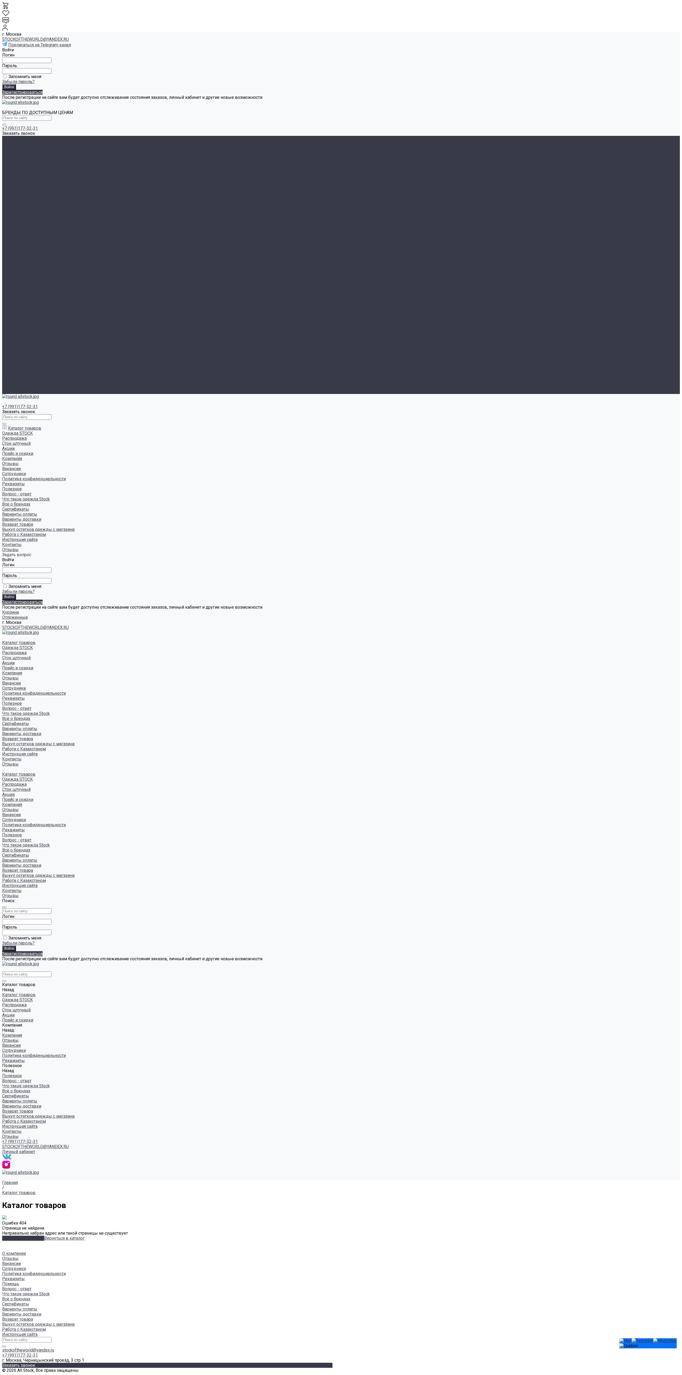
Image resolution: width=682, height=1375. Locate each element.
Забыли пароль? (18, 81)
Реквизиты (13, 194)
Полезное (12, 330)
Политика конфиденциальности (34, 189)
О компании (14, 1253)
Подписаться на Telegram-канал (39, 44)
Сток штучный (16, 153)
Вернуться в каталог (64, 1238)
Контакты (12, 386)
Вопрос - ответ (16, 204)
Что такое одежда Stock (26, 209)
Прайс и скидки (17, 295)
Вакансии (11, 178)
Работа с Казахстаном (24, 244)
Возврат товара (17, 234)
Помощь (10, 1283)
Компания (12, 300)
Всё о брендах (16, 214)
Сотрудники (14, 183)
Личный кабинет (18, 1151)
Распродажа (14, 148)
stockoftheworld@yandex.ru (28, 1350)
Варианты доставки (21, 229)
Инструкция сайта (20, 249)
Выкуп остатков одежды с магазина (38, 239)
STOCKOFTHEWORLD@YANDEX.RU (35, 39)
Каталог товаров (18, 269)
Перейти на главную (23, 1238)
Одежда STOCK (17, 143)
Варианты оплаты (19, 224)
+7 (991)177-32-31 (20, 128)
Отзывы (10, 173)
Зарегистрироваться (22, 92)
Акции (8, 290)
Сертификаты (15, 219)
